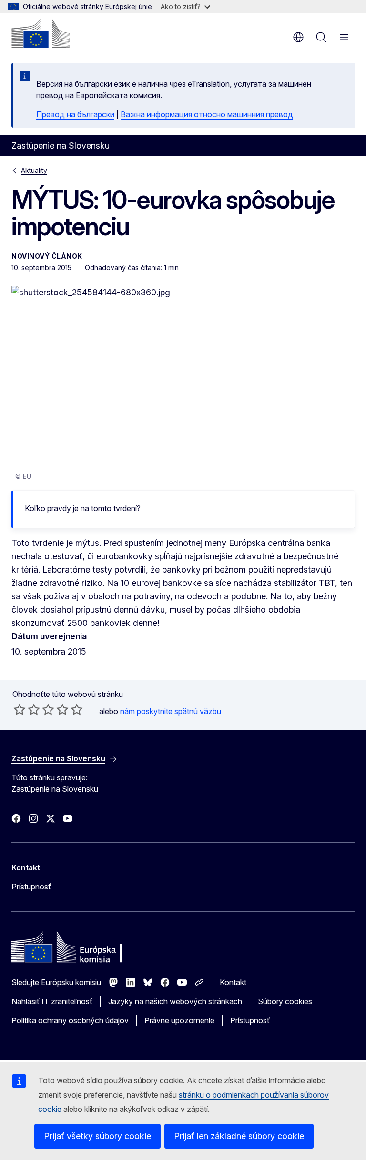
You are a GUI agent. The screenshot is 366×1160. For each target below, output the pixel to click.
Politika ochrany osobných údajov (70, 1020)
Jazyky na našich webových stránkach (175, 1001)
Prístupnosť (31, 886)
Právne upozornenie (179, 1020)
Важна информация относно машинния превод (207, 114)
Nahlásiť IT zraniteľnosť (51, 1001)
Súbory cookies (285, 1001)
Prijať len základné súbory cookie (239, 1136)
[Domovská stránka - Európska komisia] (40, 33)
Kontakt (233, 982)
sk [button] (298, 37)
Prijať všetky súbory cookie (97, 1136)
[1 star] (19, 709)
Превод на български (75, 114)
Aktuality (34, 170)
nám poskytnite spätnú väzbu (170, 711)
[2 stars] (26, 709)
